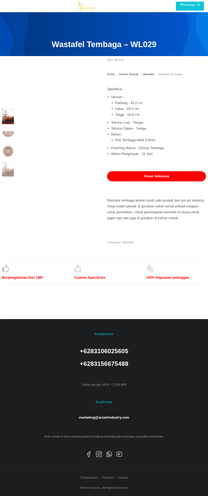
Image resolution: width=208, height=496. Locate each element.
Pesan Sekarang (156, 176)
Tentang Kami (89, 477)
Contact (123, 477)
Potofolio (108, 477)
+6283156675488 (104, 363)
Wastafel (128, 242)
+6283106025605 (104, 351)
